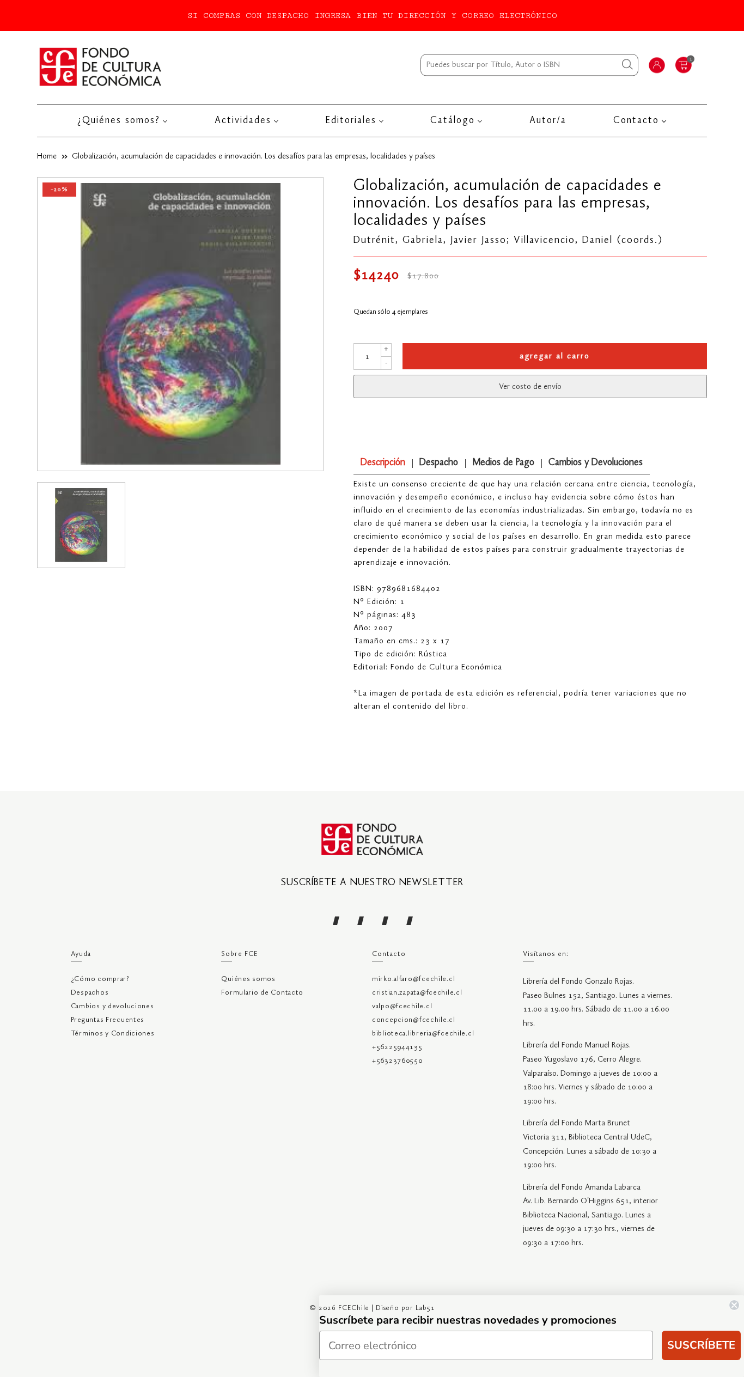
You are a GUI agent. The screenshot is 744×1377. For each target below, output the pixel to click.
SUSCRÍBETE (701, 1345)
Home (47, 156)
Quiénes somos (248, 979)
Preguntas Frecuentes (107, 1020)
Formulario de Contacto (262, 993)
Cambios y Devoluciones (595, 463)
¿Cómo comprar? (100, 979)
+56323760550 (397, 1061)
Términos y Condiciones (113, 1033)
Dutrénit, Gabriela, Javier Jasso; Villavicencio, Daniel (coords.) (508, 240)
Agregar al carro (555, 356)
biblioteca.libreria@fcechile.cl (423, 1033)
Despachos (89, 993)
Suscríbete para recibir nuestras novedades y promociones (468, 1320)
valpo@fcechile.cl (402, 1006)
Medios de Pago (503, 463)
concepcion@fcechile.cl (413, 1020)
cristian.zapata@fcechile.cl (417, 993)
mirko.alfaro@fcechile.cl (413, 979)
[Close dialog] (734, 1305)
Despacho (438, 463)
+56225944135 (397, 1047)
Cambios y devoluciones (112, 1006)
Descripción (383, 463)
